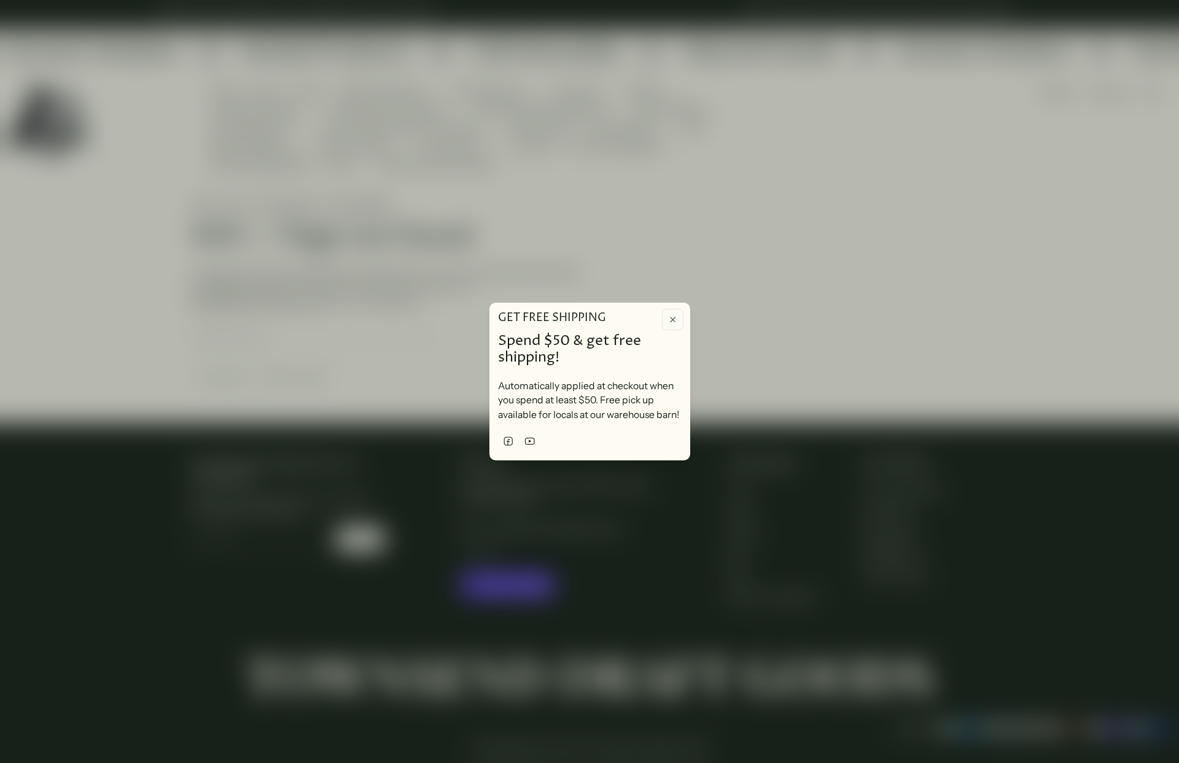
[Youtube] (530, 441)
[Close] (672, 319)
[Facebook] (508, 441)
